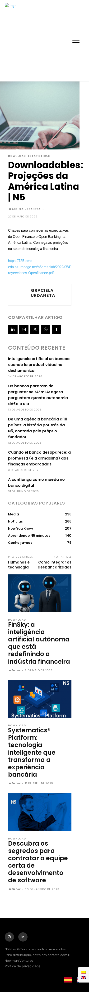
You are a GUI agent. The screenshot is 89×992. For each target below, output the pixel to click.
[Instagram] (9, 937)
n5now (15, 670)
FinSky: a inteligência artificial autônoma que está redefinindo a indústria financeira (39, 643)
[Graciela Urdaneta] (19, 295)
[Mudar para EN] (83, 977)
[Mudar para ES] (83, 972)
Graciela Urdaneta (25, 209)
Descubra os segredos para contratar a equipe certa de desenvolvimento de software (38, 862)
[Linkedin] (13, 329)
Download (17, 156)
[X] (34, 329)
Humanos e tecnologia (19, 565)
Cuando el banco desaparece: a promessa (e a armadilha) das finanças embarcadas (39, 458)
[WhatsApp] (45, 329)
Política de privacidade (22, 966)
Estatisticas (39, 156)
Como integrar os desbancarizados (54, 565)
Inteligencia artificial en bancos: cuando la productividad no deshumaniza (39, 364)
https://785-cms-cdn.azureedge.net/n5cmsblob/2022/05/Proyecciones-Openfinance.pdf (39, 267)
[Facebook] (56, 329)
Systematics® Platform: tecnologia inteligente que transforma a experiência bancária (32, 752)
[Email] (23, 329)
